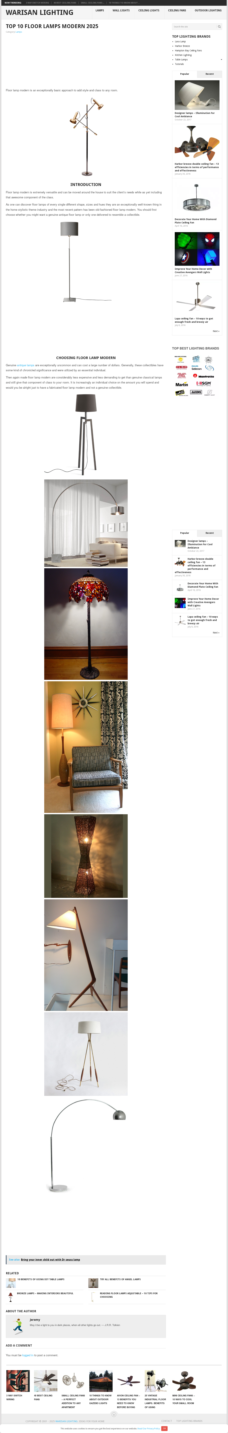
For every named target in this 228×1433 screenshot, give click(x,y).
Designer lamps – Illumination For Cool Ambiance (200, 544)
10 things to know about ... (124, 3)
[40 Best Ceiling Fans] (45, 1381)
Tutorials (179, 64)
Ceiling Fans (177, 10)
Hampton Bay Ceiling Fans (188, 50)
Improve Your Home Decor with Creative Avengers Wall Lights (203, 602)
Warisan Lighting (39, 12)
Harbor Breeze (182, 46)
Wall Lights (121, 10)
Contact (166, 1421)
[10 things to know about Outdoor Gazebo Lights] (101, 1381)
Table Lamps (181, 59)
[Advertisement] (51, 61)
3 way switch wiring (37, 3)
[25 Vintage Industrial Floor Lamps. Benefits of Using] (156, 1381)
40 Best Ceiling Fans (65, 3)
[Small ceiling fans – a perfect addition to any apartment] (73, 1381)
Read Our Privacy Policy (149, 1428)
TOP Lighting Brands (189, 1421)
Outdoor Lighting (208, 10)
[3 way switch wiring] (18, 1381)
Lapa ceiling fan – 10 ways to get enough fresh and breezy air (203, 620)
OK (164, 1428)
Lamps (100, 10)
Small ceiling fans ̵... (92, 3)
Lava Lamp (180, 41)
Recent (210, 74)
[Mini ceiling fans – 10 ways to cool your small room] (184, 1381)
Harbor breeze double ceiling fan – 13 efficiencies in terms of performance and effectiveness (197, 167)
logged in (27, 1355)
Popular (184, 74)
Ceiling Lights (148, 10)
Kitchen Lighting (183, 55)
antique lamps (25, 365)
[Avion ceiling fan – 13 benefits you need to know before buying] (128, 1381)
